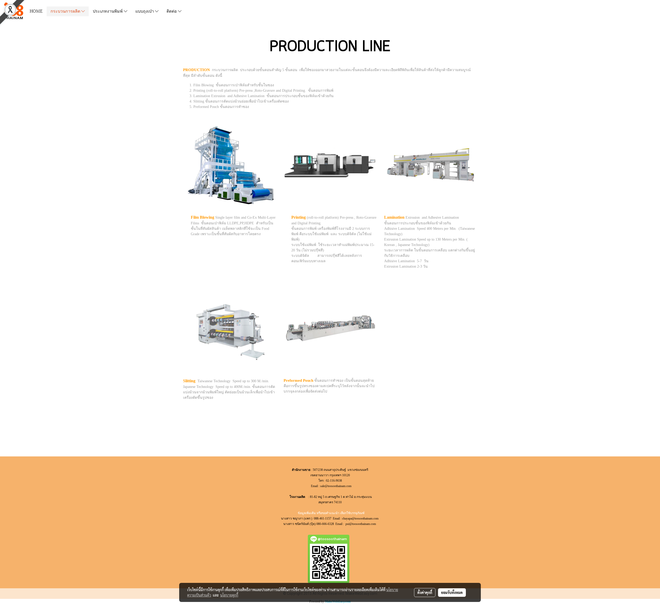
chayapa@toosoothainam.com (360, 518)
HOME (36, 10)
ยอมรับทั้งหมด (452, 592)
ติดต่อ (172, 10)
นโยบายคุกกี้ (229, 595)
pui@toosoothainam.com (361, 524)
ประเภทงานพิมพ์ (108, 10)
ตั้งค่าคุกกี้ (424, 592)
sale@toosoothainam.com (335, 486)
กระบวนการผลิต (66, 10)
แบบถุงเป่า (145, 10)
